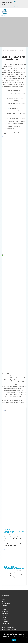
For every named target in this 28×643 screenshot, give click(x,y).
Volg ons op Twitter (8, 627)
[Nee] (26, 637)
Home (3, 599)
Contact (4, 609)
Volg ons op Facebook (9, 629)
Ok (14, 640)
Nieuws (4, 601)
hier (9, 108)
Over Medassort (6, 603)
